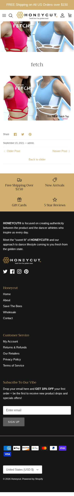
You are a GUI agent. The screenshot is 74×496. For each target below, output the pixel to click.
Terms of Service (13, 365)
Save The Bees (12, 306)
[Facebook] (12, 271)
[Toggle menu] (4, 15)
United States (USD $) (20, 469)
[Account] (61, 15)
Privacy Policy (12, 359)
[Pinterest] (26, 271)
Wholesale (9, 312)
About (6, 300)
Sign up (14, 422)
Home (7, 294)
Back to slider (37, 159)
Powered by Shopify (32, 479)
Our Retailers (11, 353)
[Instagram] (19, 271)
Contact (8, 318)
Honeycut (16, 479)
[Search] (12, 15)
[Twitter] (5, 271)
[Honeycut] (37, 15)
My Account (10, 341)
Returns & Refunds (15, 347)
